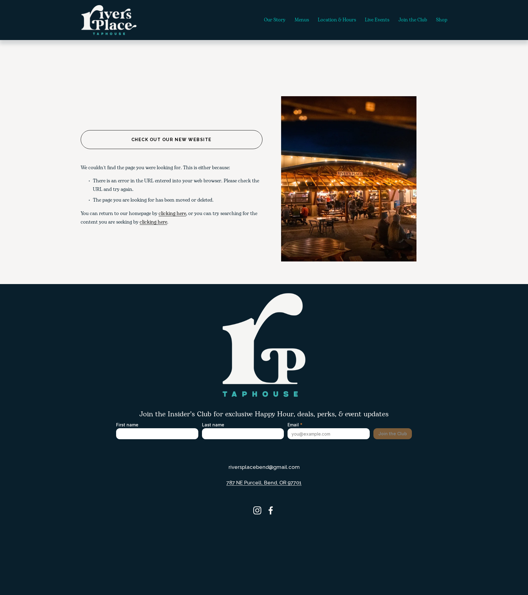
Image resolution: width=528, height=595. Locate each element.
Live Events (377, 20)
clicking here (172, 213)
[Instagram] (257, 510)
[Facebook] (270, 510)
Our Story (274, 20)
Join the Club (412, 20)
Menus (302, 20)
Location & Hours (337, 20)
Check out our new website (171, 139)
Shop (441, 20)
